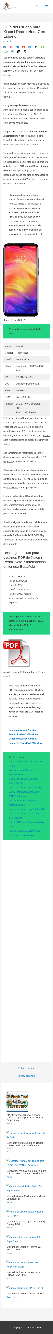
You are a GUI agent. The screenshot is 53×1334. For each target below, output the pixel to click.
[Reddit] (23, 47)
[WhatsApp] (6, 51)
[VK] (12, 51)
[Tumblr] (35, 47)
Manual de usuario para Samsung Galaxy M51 (26, 1223)
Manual (7, 41)
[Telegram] (29, 47)
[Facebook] (4, 47)
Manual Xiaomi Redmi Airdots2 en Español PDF (26, 1197)
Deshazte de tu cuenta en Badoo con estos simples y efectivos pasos (25, 1145)
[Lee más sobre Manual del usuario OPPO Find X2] (25, 1288)
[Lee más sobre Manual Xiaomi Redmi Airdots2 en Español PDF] (27, 1188)
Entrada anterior (26, 1068)
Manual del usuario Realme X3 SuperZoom (24, 1248)
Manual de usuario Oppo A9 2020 (25, 787)
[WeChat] (42, 47)
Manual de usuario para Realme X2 (26, 809)
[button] (37, 6)
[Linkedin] (17, 47)
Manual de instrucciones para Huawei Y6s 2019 (23, 1273)
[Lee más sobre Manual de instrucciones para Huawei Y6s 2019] (27, 1264)
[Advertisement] (26, 949)
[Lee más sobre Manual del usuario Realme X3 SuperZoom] (27, 1239)
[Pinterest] (11, 47)
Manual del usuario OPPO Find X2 (26, 1293)
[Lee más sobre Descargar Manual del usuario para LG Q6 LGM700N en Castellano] (27, 1163)
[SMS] (18, 51)
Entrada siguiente (26, 1076)
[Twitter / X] (24, 51)
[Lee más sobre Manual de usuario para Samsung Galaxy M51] (27, 1213)
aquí (22, 616)
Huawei (9, 1297)
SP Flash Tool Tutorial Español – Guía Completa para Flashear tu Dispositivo (25, 1118)
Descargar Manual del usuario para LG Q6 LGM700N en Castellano (26, 1172)
